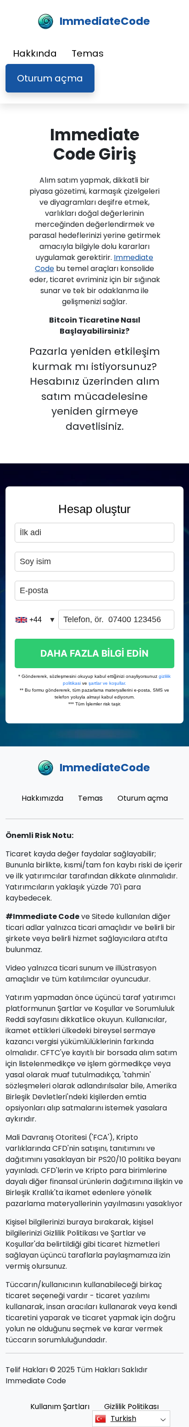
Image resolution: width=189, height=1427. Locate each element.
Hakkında (35, 53)
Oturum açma (50, 78)
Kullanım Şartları (59, 1406)
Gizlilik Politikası (131, 1406)
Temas (88, 53)
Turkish (123, 1418)
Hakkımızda (42, 798)
